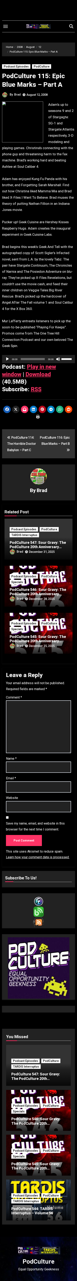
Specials (17, 582)
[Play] (7, 359)
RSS (36, 389)
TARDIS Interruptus (24, 535)
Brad (17, 94)
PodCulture (41, 66)
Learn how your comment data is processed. (37, 857)
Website (12, 798)
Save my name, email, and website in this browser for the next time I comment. (35, 826)
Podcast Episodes (16, 66)
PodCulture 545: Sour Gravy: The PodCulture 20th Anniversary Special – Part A (38, 641)
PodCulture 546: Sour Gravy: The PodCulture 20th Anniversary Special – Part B (38, 594)
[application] (38, 359)
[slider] (67, 358)
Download (38, 374)
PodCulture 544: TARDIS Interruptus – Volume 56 (32, 1211)
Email (11, 778)
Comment (14, 697)
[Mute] (58, 359)
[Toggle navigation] (5, 26)
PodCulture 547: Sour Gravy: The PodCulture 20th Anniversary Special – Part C (38, 546)
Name (11, 758)
